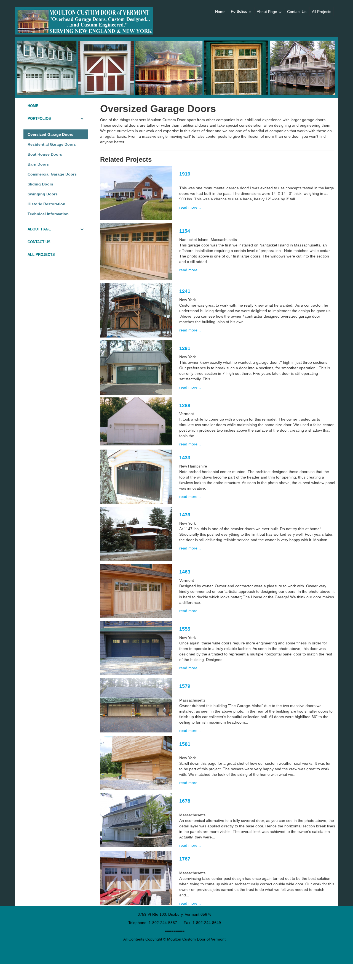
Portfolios (239, 11)
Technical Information (48, 214)
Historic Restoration (46, 204)
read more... (190, 207)
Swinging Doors (43, 194)
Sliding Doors (40, 184)
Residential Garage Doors (52, 144)
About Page (267, 11)
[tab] (55, 106)
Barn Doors (38, 164)
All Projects (321, 11)
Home (220, 11)
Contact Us (296, 11)
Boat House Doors (45, 154)
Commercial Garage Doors (52, 174)
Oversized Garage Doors (50, 134)
